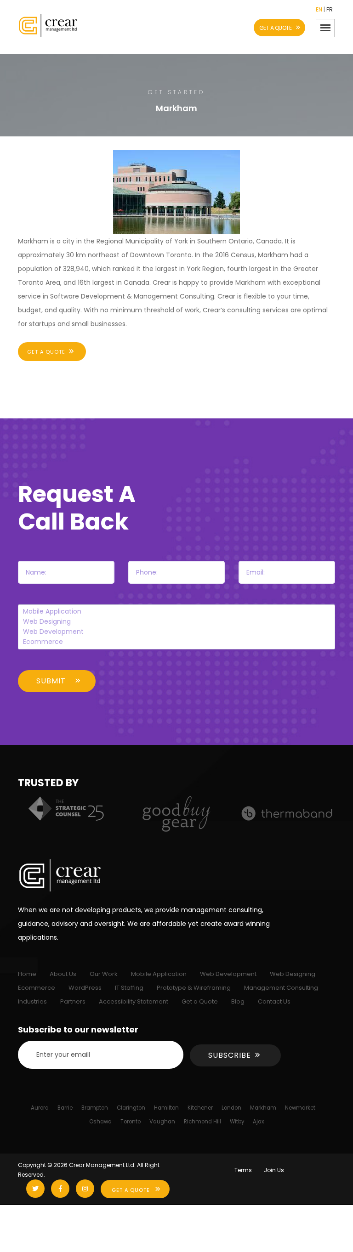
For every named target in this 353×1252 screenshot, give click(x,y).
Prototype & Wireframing (194, 987)
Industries (32, 1001)
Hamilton (166, 1107)
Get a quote (46, 351)
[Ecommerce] (176, 642)
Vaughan (162, 1121)
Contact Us (274, 1001)
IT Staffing (129, 987)
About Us (63, 974)
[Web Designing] (176, 622)
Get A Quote (131, 1190)
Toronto (130, 1121)
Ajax (258, 1121)
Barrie (65, 1107)
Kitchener (200, 1107)
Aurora (40, 1107)
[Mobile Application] (176, 612)
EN (319, 9)
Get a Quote (200, 1001)
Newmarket (300, 1107)
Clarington (131, 1107)
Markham (263, 1107)
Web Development (228, 974)
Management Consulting (281, 987)
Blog (238, 1001)
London (231, 1107)
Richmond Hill (202, 1121)
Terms (243, 1170)
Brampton (94, 1107)
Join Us (274, 1170)
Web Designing (292, 974)
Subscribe (229, 1055)
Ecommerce (36, 987)
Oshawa (100, 1121)
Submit (51, 681)
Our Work (104, 974)
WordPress (85, 987)
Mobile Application (159, 974)
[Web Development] (176, 632)
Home (27, 974)
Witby (237, 1121)
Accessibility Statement (133, 1001)
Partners (72, 1001)
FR (329, 9)
